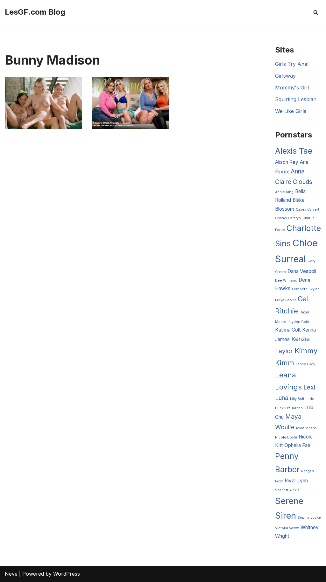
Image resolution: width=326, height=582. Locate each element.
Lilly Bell (297, 399)
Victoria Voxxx (287, 528)
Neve (11, 574)
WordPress (66, 574)
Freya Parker (285, 300)
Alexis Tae (293, 151)
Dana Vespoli (301, 271)
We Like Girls (290, 111)
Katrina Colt (288, 330)
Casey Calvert (307, 209)
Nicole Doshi (286, 437)
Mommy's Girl (292, 87)
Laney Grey (305, 364)
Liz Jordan (294, 408)
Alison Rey (286, 162)
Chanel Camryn (288, 218)
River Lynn (296, 481)
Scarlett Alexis (287, 490)
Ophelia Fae (297, 445)
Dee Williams (286, 280)
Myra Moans (306, 428)
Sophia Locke (309, 517)
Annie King (284, 192)
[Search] (315, 12)
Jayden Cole (298, 322)
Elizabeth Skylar (305, 289)
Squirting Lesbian (295, 99)
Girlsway (285, 76)
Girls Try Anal (291, 64)
